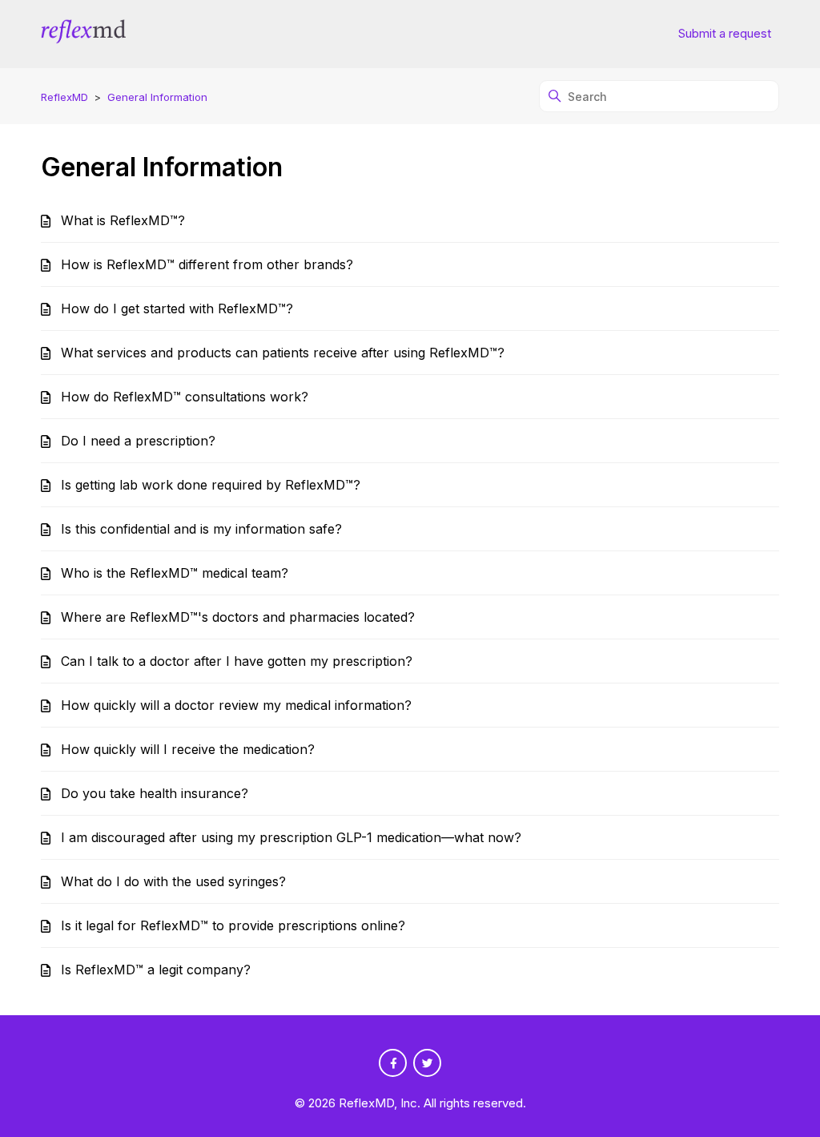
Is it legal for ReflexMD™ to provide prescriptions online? (233, 925)
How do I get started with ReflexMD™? (177, 308)
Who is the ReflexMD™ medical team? (174, 573)
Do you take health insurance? (154, 793)
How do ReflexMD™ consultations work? (184, 397)
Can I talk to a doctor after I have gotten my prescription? (236, 661)
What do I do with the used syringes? (173, 881)
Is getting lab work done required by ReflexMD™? (210, 485)
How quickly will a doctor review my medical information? (236, 705)
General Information (157, 97)
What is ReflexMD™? (123, 220)
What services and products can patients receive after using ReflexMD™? (282, 353)
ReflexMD (64, 97)
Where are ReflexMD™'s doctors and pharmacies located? (238, 617)
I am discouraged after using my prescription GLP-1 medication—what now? (291, 837)
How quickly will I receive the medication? (188, 749)
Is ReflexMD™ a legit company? (156, 970)
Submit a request (724, 33)
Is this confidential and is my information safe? (201, 529)
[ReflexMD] (83, 34)
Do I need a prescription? (138, 441)
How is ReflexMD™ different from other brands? (207, 264)
